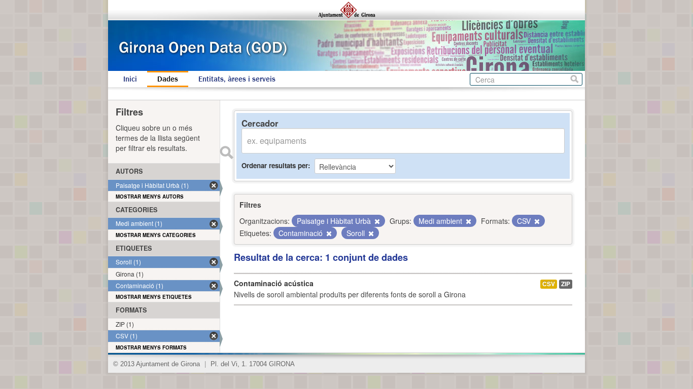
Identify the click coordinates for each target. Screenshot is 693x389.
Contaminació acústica (274, 283)
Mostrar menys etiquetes (154, 296)
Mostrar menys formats (151, 347)
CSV (548, 284)
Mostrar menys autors (150, 196)
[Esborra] (376, 221)
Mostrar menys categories (156, 235)
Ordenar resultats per (274, 165)
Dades (167, 79)
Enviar (226, 152)
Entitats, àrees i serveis (236, 79)
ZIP (565, 284)
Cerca (574, 79)
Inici (130, 79)
